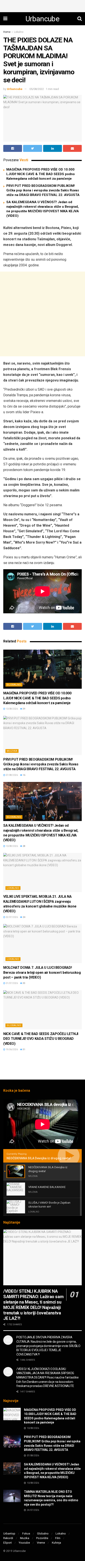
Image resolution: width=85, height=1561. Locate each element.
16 (23, 775)
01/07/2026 (11, 983)
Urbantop (9, 1533)
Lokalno (18, 31)
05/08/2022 (36, 89)
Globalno (14, 684)
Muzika (12, 751)
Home (6, 31)
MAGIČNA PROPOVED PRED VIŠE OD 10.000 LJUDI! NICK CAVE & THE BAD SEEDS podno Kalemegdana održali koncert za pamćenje (40, 174)
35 (23, 983)
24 (23, 917)
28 (23, 846)
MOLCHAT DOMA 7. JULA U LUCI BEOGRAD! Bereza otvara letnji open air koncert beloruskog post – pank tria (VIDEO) (42, 972)
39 (23, 709)
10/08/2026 (11, 709)
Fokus (26, 1533)
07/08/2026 (11, 775)
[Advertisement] (42, 5)
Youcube (24, 1542)
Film (57, 1538)
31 (23, 1049)
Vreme (41, 1542)
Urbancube (42, 18)
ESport (7, 1542)
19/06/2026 (11, 1049)
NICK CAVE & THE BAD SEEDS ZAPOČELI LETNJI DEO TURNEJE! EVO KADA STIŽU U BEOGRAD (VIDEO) (40, 1039)
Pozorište (42, 1538)
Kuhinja (56, 1542)
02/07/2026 (11, 917)
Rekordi (8, 1538)
